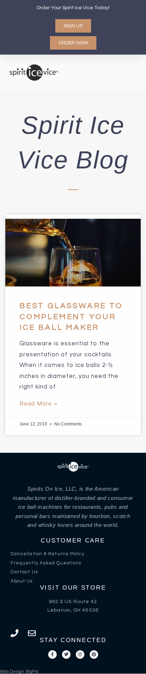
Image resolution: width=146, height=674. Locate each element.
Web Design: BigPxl (19, 671)
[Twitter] (66, 654)
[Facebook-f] (52, 654)
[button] (128, 72)
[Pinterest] (94, 654)
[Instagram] (80, 654)
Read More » (38, 403)
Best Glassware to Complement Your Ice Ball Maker (71, 317)
